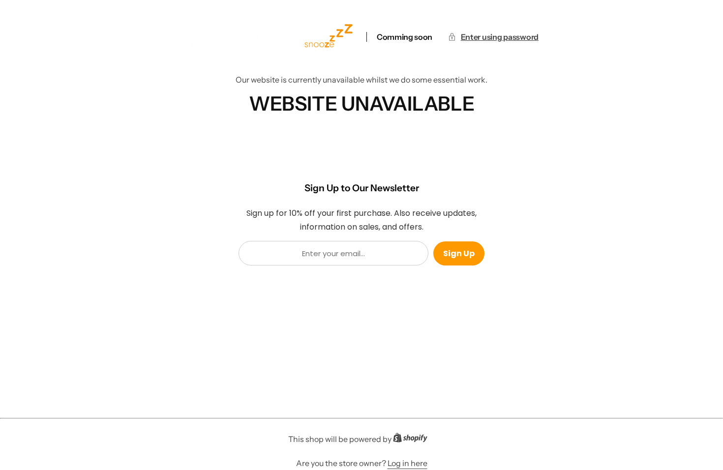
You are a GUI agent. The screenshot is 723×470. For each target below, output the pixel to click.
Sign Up (459, 253)
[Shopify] (413, 439)
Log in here (407, 463)
